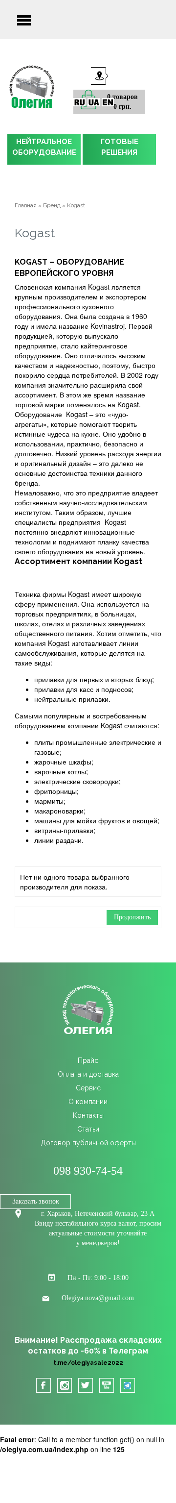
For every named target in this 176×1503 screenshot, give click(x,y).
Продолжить (132, 917)
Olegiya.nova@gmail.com (98, 1298)
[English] (108, 102)
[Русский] (79, 102)
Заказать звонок (35, 1201)
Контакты (88, 1115)
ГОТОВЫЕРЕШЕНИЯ (119, 147)
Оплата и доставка (88, 1074)
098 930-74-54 (88, 1170)
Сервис (88, 1088)
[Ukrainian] (94, 102)
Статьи (88, 1129)
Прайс (88, 1060)
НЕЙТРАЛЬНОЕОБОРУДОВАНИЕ (44, 147)
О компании (88, 1102)
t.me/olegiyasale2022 (88, 1362)
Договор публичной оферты (88, 1143)
